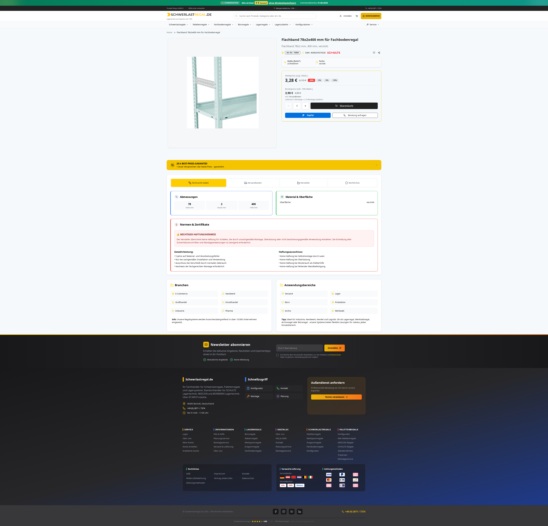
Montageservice (221, 442)
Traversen (342, 455)
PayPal (310, 115)
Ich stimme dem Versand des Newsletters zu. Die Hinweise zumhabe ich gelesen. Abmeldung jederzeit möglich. (310, 356)
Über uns (187, 438)
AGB (188, 473)
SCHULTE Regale (345, 446)
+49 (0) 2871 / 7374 (374, 8)
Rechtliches (354, 182)
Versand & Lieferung (223, 446)
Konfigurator (313, 450)
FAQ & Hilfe (219, 434)
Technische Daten (200, 182)
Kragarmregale (252, 446)
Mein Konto (188, 442)
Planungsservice (221, 438)
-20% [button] (311, 80)
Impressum (219, 473)
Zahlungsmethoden (195, 482)
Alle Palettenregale (347, 438)
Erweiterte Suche (191, 450)
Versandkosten (255, 182)
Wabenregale (251, 438)
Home (169, 32)
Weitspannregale (253, 442)
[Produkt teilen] (379, 52)
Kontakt (279, 442)
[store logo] (189, 14)
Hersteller (305, 182)
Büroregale (250, 434)
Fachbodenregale (253, 450)
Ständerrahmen (345, 450)
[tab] (274, 165)
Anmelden (333, 348)
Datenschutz (336, 355)
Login (185, 434)
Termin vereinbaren (334, 397)
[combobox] (275, 16)
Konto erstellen (190, 446)
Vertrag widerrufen (223, 478)
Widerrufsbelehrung (196, 478)
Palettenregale (314, 434)
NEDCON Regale (345, 442)
